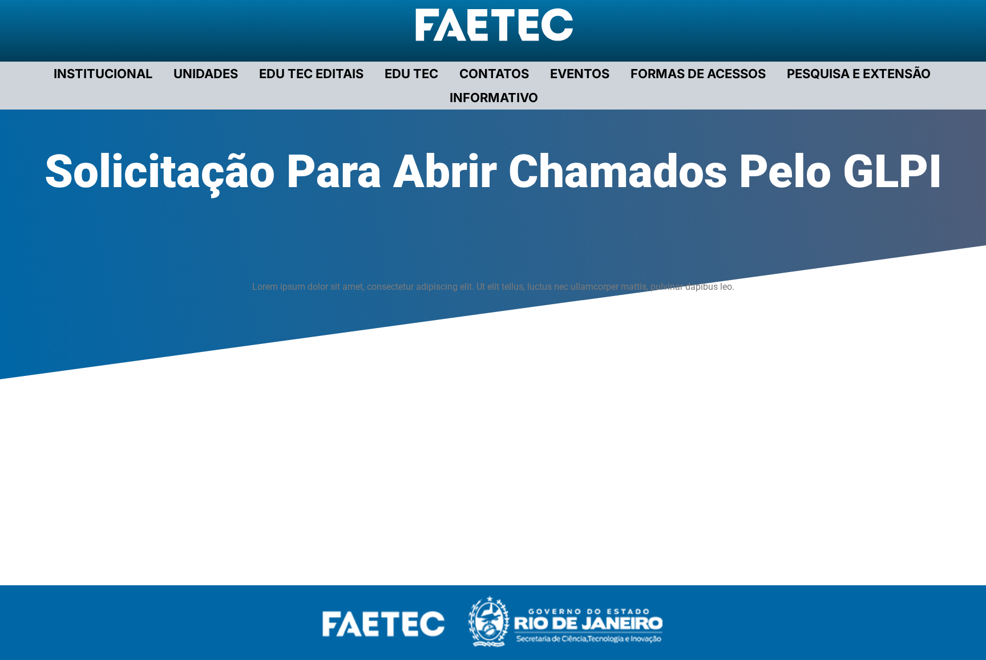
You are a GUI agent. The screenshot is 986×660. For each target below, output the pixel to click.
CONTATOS (494, 73)
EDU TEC (411, 73)
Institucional (103, 73)
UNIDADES (205, 73)
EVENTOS (579, 73)
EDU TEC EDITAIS (311, 73)
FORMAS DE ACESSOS (698, 73)
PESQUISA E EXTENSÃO (859, 73)
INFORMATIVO (494, 97)
